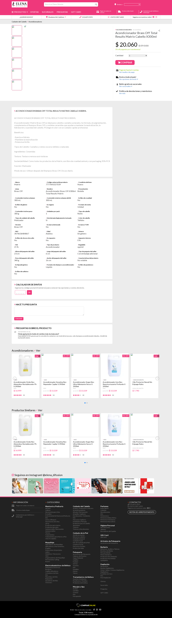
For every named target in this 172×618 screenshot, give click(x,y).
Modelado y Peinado (80, 521)
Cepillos (75, 560)
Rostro (47, 561)
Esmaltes (48, 514)
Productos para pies (52, 527)
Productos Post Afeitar (108, 558)
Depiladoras (104, 572)
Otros (47, 523)
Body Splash (104, 508)
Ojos (47, 556)
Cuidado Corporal (79, 539)
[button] (84, 402)
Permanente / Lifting (52, 560)
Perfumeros (104, 516)
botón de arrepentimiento (141, 512)
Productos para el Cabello (81, 523)
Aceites (75, 589)
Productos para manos (52, 525)
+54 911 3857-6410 (117, 17)
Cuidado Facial (78, 541)
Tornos (47, 533)
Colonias (103, 510)
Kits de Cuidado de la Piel (81, 543)
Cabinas (48, 510)
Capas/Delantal (78, 558)
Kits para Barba (105, 553)
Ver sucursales (125, 86)
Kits (46, 518)
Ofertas (34, 12)
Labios (47, 552)
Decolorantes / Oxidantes (81, 516)
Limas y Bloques (50, 520)
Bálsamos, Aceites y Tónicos (109, 549)
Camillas (76, 591)
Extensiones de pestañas (53, 550)
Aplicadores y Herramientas (54, 546)
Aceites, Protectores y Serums (83, 508)
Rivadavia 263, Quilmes (56, 17)
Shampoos (76, 525)
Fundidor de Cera (106, 574)
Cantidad (119, 55)
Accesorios (104, 566)
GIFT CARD (76, 12)
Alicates (48, 508)
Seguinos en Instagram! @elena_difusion (38, 475)
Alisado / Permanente (80, 512)
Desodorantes (105, 512)
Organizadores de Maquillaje (55, 558)
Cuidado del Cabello (19, 22)
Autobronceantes (79, 535)
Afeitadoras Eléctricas (52, 567)
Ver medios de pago (127, 72)
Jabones (103, 529)
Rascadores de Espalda (108, 531)
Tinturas (76, 527)
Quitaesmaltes (50, 531)
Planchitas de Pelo (51, 577)
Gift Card (103, 537)
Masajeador (77, 596)
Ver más (122, 93)
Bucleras (48, 569)
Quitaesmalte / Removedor (54, 529)
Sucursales (48, 12)
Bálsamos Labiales (79, 537)
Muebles (76, 569)
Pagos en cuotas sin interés (25, 505)
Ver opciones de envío (128, 79)
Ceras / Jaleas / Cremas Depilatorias (112, 570)
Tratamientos (49, 535)
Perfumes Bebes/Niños (108, 518)
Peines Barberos (106, 555)
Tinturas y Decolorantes (81, 529)
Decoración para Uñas (52, 512)
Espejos (48, 548)
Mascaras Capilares (79, 520)
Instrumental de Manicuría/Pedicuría (57, 516)
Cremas (75, 592)
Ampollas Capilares (79, 514)
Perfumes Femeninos (107, 520)
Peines (75, 571)
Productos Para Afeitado (108, 557)
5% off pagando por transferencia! (128, 49)
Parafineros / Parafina (80, 581)
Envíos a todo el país (23, 510)
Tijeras (75, 573)
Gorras (75, 564)
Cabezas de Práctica (79, 556)
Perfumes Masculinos (107, 521)
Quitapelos (104, 560)
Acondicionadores (35, 22)
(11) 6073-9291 (87, 17)
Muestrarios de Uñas (52, 521)
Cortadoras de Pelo (51, 573)
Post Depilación (105, 578)
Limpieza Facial (78, 544)
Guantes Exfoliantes (80, 579)
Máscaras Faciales (79, 546)
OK (29, 292)
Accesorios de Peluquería (81, 554)
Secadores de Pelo (51, 581)
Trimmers (48, 582)
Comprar (126, 62)
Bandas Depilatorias (107, 568)
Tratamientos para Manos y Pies (56, 537)
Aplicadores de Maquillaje (54, 544)
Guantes (76, 565)
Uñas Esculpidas (50, 539)
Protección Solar (78, 548)
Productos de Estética (80, 583)
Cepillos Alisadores (51, 571)
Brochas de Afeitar (106, 551)
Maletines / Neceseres (53, 554)
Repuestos (49, 579)
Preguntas (62, 12)
